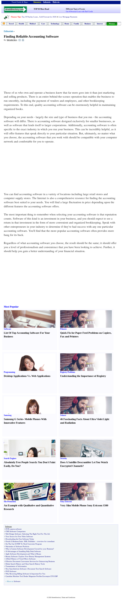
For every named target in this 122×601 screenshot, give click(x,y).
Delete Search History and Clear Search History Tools (25, 564)
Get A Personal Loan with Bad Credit (79, 11)
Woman (112, 24)
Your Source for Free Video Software (19, 536)
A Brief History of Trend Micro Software (21, 559)
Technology (55, 24)
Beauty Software (12, 556)
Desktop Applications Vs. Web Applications (27, 376)
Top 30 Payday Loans (30, 17)
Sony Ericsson (66, 501)
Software (7, 329)
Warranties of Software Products (17, 546)
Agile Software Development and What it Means (23, 554)
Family (76, 24)
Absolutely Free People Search (20, 462)
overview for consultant (45, 541)
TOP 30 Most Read (41, 9)
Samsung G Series (13, 419)
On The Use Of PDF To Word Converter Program (24, 544)
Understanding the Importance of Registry (83, 376)
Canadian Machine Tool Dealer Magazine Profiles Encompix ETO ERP (32, 576)
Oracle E (9, 541)
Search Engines (10, 458)
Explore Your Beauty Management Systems (35, 556)
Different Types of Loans (75, 9)
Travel (11, 24)
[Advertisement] (29, 67)
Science (63, 415)
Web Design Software (13, 534)
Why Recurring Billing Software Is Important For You (25, 574)
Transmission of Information (16, 566)
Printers (63, 329)
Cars (43, 24)
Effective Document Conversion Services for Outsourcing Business (30, 561)
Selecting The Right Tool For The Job (36, 534)
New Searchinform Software (16, 569)
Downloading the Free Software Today (20, 539)
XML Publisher (29, 541)
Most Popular (11, 306)
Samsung (7, 415)
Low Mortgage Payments (68, 17)
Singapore (37, 2)
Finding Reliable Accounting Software (31, 36)
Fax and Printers (69, 336)
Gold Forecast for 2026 (47, 17)
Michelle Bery (12, 40)
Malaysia (56, 2)
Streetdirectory (56, 597)
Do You (15, 466)
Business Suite (18, 541)
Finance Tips (16, 17)
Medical (33, 24)
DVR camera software (14, 529)
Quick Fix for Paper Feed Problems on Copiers (85, 333)
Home (66, 24)
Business (88, 24)
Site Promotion (10, 501)
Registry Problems (67, 372)
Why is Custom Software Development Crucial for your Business (29, 549)
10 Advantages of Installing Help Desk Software (23, 551)
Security (63, 458)
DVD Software (11, 571)
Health (21, 24)
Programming (9, 372)
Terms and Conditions (68, 597)
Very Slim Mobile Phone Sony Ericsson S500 (84, 505)
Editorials (8, 31)
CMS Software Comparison (16, 531)
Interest (100, 24)
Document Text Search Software (39, 569)
